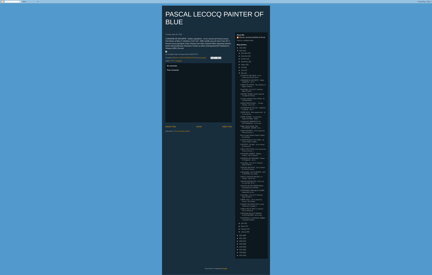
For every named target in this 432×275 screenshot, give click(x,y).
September (245, 62)
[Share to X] (216, 58)
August (243, 64)
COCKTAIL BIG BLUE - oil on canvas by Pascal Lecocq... (252, 168)
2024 (241, 48)
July (242, 67)
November (244, 56)
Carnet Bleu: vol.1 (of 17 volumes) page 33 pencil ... (251, 164)
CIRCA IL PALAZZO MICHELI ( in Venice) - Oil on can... (251, 177)
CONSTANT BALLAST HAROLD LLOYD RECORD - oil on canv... (251, 214)
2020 (241, 241)
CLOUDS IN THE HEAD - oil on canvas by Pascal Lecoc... (250, 76)
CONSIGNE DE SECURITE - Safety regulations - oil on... (252, 81)
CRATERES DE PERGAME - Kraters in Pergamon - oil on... (252, 159)
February (244, 229)
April (242, 223)
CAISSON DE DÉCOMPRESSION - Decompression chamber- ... (252, 186)
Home (199, 126)
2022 (241, 235)
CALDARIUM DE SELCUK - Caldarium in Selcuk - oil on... (253, 108)
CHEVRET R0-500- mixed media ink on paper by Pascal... (252, 95)
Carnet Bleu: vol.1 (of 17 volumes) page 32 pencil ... (251, 196)
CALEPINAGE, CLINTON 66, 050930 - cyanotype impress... (253, 219)
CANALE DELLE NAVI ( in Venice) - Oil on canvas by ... (252, 209)
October (244, 59)
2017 (241, 250)
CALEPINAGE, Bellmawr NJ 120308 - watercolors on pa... (252, 191)
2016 (241, 252)
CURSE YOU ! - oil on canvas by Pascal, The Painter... (251, 200)
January (244, 232)
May (242, 73)
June (243, 70)
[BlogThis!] (214, 58)
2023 (241, 51)
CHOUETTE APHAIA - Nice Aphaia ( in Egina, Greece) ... (253, 85)
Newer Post (170, 126)
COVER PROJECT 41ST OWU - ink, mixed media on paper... (252, 141)
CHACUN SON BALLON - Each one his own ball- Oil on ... (252, 182)
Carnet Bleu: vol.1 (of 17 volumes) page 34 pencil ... (251, 90)
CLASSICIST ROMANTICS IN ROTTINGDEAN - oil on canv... (251, 122)
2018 (241, 247)
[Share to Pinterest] (220, 58)
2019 (241, 244)
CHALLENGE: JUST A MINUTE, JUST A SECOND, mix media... (253, 173)
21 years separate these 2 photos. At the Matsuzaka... (252, 99)
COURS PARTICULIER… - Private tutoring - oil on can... (251, 104)
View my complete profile (245, 40)
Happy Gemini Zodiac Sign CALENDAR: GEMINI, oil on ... (251, 127)
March (243, 226)
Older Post (227, 126)
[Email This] (211, 58)
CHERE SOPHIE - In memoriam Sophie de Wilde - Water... (250, 118)
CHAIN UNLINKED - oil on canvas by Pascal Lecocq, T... (252, 131)
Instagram (178, 61)
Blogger (224, 268)
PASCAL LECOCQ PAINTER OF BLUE (252, 37)
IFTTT (172, 61)
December (244, 53)
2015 (241, 255)
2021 (241, 238)
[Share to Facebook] (218, 58)
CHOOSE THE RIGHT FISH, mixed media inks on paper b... (252, 205)
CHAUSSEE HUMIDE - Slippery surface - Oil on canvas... (250, 154)
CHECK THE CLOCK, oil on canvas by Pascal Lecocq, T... (253, 150)
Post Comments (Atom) (182, 131)
